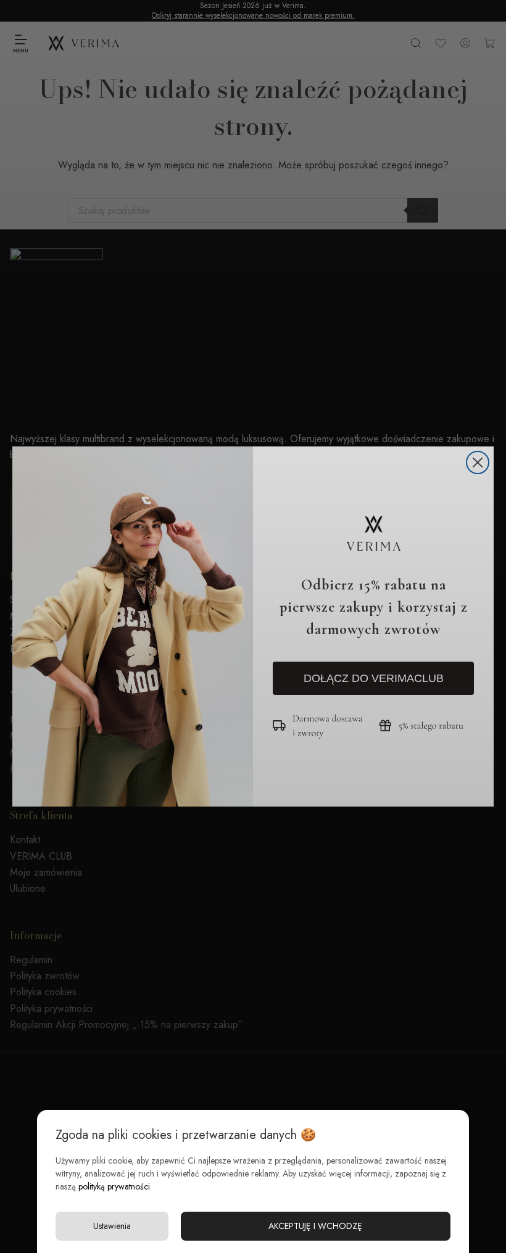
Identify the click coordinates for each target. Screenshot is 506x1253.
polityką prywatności (114, 1186)
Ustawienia (112, 1226)
